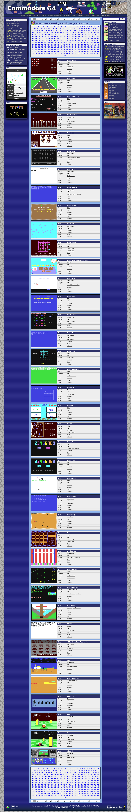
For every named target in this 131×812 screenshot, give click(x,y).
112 (91, 32)
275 (52, 48)
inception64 (58, 15)
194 (73, 40)
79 (73, 30)
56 (87, 28)
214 (67, 42)
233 (58, 44)
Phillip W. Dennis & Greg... (73, 448)
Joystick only (70, 717)
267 (95, 46)
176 (85, 38)
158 (98, 36)
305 (76, 50)
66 (42, 30)
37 (42, 28)
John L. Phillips (71, 321)
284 (79, 48)
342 (55, 54)
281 (70, 48)
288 (91, 48)
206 (42, 42)
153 (82, 36)
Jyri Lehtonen (70, 503)
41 (51, 28)
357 (65, 56)
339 (45, 54)
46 (63, 28)
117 (39, 34)
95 (42, 32)
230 (48, 44)
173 (76, 38)
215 (70, 42)
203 (33, 42)
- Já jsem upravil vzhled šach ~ (114, 49)
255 (58, 46)
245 (95, 44)
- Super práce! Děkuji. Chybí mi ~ (114, 61)
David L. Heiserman (71, 376)
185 (45, 40)
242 (85, 44)
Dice (68, 444)
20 (71, 27)
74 (61, 30)
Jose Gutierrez (70, 394)
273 (45, 48)
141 (45, 36)
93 (38, 32)
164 (48, 38)
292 (36, 50)
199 (88, 40)
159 (33, 38)
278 (61, 48)
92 (35, 32)
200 (91, 40)
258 (67, 46)
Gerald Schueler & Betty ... (73, 285)
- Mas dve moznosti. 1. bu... (15, 64)
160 (36, 38)
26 (85, 27)
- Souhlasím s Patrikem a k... (16, 59)
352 (85, 54)
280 (67, 48)
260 (73, 46)
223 (95, 42)
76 (66, 30)
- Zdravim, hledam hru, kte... (15, 52)
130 (79, 34)
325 (70, 52)
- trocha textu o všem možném (16, 30)
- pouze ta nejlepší (13, 25)
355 (95, 54)
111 (88, 32)
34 (35, 28)
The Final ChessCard (114, 24)
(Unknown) (69, 69)
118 (42, 34)
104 (67, 32)
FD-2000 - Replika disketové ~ (116, 31)
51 (75, 28)
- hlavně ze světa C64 (14, 22)
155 (88, 36)
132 (85, 34)
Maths (68, 80)
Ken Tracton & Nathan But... (74, 194)
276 (55, 48)
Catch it (69, 571)
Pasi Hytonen (70, 67)
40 (49, 28)
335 (33, 54)
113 (94, 32)
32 (98, 27)
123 (58, 34)
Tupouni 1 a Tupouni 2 (114, 40)
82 (80, 30)
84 (84, 30)
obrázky (87, 15)
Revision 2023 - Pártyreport (115, 32)
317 (45, 52)
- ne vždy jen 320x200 (14, 33)
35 (37, 28)
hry (34, 15)
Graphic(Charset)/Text (72, 680)
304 (73, 50)
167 (58, 38)
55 (84, 28)
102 (61, 32)
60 (96, 28)
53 (80, 28)
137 (33, 36)
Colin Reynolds (70, 339)
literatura (80, 15)
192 (67, 40)
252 (48, 46)
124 (61, 34)
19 (68, 27)
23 (78, 27)
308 (85, 50)
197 (82, 40)
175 (82, 38)
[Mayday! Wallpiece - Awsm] (114, 71)
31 (96, 27)
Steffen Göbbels (71, 721)
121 (52, 34)
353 (88, 54)
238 (73, 44)
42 (54, 28)
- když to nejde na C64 (15, 32)
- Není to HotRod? (12, 47)
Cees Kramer (70, 703)
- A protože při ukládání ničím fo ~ (114, 46)
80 (75, 30)
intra (102, 15)
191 (64, 40)
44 (58, 28)
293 (39, 50)
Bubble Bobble (112, 87)
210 (55, 42)
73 (58, 30)
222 (91, 42)
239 (76, 44)
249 (39, 46)
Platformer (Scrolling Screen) (74, 608)
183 (39, 40)
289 (95, 48)
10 (47, 27)
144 (55, 36)
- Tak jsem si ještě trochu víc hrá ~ (114, 48)
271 (39, 48)
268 (98, 46)
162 (42, 38)
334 (98, 52)
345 (64, 54)
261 (76, 46)
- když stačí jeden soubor (14, 27)
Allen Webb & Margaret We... (74, 594)
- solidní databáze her (13, 23)
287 (88, 48)
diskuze (107, 15)
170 (67, 38)
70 (51, 30)
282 (73, 48)
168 (61, 38)
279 (64, 48)
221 (88, 42)
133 (88, 34)
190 (61, 40)
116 (36, 34)
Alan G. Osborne (71, 576)
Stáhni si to (69, 73)
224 (98, 42)
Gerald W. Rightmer (71, 103)
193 (70, 40)
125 (64, 34)
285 (82, 48)
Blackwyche (111, 89)
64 (37, 30)
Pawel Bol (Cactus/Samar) (73, 157)
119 (45, 34)
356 (98, 54)
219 (82, 42)
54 (82, 28)
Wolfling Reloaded (113, 27)
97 (47, 32)
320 (55, 52)
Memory (69, 262)
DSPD (74, 15)
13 (54, 27)
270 (36, 48)
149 (70, 36)
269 (33, 48)
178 (91, 38)
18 (66, 27)
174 (79, 38)
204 (36, 42)
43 (56, 28)
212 (61, 42)
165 (52, 38)
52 (77, 28)
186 (48, 40)
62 (33, 30)
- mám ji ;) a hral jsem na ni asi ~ (114, 51)
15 (59, 27)
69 (49, 30)
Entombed (111, 90)
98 (50, 32)
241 (82, 44)
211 (58, 42)
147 (64, 36)
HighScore (67, 15)
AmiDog (69, 612)
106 (73, 32)
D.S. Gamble (70, 648)
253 (52, 46)
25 (82, 27)
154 (85, 36)
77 (68, 30)
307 (82, 50)
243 (88, 44)
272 (42, 48)
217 (76, 42)
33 (33, 28)
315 (39, 52)
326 (73, 52)
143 (52, 36)
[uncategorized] (70, 190)
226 (36, 44)
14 (56, 27)
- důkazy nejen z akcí (15, 35)
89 (96, 30)
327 (76, 52)
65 (40, 30)
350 (79, 54)
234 (61, 44)
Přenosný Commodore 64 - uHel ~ (116, 38)
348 (73, 54)
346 (67, 54)
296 (48, 50)
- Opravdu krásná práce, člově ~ (114, 53)
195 (76, 40)
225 (33, 44)
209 (52, 42)
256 (61, 46)
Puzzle (68, 62)
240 (79, 44)
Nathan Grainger (71, 121)
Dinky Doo (111, 98)
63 (35, 30)
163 (45, 38)
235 (64, 44)
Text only (69, 626)
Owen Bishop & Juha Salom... (74, 557)
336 (36, 54)
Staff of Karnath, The (114, 92)
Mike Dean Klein (71, 176)
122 (55, 34)
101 (58, 32)
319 (52, 52)
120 (48, 34)
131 (82, 34)
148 (67, 36)
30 (94, 27)
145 (58, 36)
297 (52, 50)
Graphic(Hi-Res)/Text (72, 589)
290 (98, 48)
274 (48, 48)
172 (73, 38)
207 (45, 42)
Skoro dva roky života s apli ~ (116, 26)
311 (95, 50)
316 (42, 52)
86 (89, 30)
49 (70, 28)
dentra (44, 15)
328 (79, 52)
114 (98, 32)
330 (85, 52)
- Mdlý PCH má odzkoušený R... (15, 57)
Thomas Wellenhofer (72, 666)
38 (44, 28)
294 (42, 50)
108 (79, 32)
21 (73, 27)
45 (61, 28)
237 (70, 44)
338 (42, 54)
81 (77, 30)
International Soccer (114, 93)
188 (55, 40)
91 (33, 32)
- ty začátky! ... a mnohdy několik (16, 36)
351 (82, 54)
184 (42, 40)
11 (49, 27)
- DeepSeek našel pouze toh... (15, 54)
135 (95, 34)
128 (73, 34)
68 (47, 30)
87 (91, 30)
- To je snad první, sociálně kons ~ (114, 54)
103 (64, 32)
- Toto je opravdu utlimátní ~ (114, 59)
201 (95, 40)
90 (98, 30)
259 (70, 46)
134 (91, 34)
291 (33, 50)
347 (70, 54)
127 (70, 34)
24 (80, 27)
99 (52, 32)
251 (45, 46)
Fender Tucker (70, 357)
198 (85, 40)
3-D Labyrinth (112, 97)
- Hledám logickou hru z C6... (15, 55)
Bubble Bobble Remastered (115, 29)
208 (48, 42)
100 (55, 32)
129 (76, 34)
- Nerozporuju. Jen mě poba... (15, 62)
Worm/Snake (70, 517)
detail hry (16, 98)
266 (91, 46)
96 (45, 32)
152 (79, 36)
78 (70, 30)
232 (55, 44)
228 (42, 44)
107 (76, 32)
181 (33, 40)
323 (64, 52)
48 (68, 28)
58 (91, 28)
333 (95, 52)
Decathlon (111, 95)
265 (88, 46)
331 (88, 52)
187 (52, 40)
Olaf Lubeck (70, 430)
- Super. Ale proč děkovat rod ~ (114, 56)
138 (36, 36)
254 (55, 46)
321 (58, 52)
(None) (68, 71)
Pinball (68, 426)
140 (42, 36)
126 (67, 34)
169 (64, 38)
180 (98, 38)
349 (76, 54)
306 (79, 50)
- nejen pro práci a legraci (15, 28)
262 (79, 46)
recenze (50, 15)
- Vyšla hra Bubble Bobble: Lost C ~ (114, 58)
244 (91, 44)
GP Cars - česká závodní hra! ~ (116, 35)
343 (58, 54)
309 (88, 50)
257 (64, 46)
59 (94, 28)
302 (67, 50)
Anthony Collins (71, 630)
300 (61, 50)
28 (89, 27)
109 (82, 32)
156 (91, 36)
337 (39, 54)
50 (73, 28)
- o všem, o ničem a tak (14, 41)
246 (98, 44)
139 (39, 36)
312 (98, 50)
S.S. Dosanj (69, 412)
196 (79, 40)
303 (70, 50)
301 (64, 50)
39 (47, 28)
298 (55, 50)
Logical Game (70, 153)
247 (33, 46)
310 (91, 50)
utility (29, 15)
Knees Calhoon (70, 248)
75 (63, 30)
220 (85, 42)
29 (92, 27)
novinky (22, 15)
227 (39, 44)
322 (61, 52)
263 (82, 46)
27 (87, 27)
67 (44, 30)
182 (36, 40)
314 (36, 52)
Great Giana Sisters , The (115, 85)
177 (88, 38)
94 (40, 32)
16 (61, 27)
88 (94, 30)
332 (91, 52)
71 (54, 30)
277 (58, 48)
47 (66, 28)
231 (52, 44)
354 (91, 54)
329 (82, 52)
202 (98, 40)
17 (63, 27)
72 (56, 30)
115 (33, 34)
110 (85, 32)
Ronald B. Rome (71, 432)
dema (38, 15)
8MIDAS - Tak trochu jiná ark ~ (116, 34)
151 (76, 36)
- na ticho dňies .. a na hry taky (16, 38)
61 (98, 28)
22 (75, 27)
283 (76, 48)
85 (87, 30)
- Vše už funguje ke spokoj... (16, 60)
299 (58, 50)
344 (61, 54)
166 (55, 38)
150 (73, 36)
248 (36, 46)
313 (33, 52)
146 (61, 36)
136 (98, 34)
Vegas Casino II (112, 84)
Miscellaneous (70, 117)
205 (39, 42)
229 (45, 44)
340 (48, 54)
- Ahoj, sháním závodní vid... (16, 50)
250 (42, 46)
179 (95, 38)
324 (67, 52)
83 (82, 30)
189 (58, 40)
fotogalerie (95, 15)
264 (85, 46)
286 (85, 48)
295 (45, 50)
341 (52, 54)
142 (48, 36)
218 (79, 42)
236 (67, 44)
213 (64, 42)
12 (52, 27)
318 (48, 52)
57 (89, 28)
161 (39, 38)
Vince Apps (69, 303)
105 (70, 32)
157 (95, 36)
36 (40, 28)
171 (70, 38)
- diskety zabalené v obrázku (15, 40)
